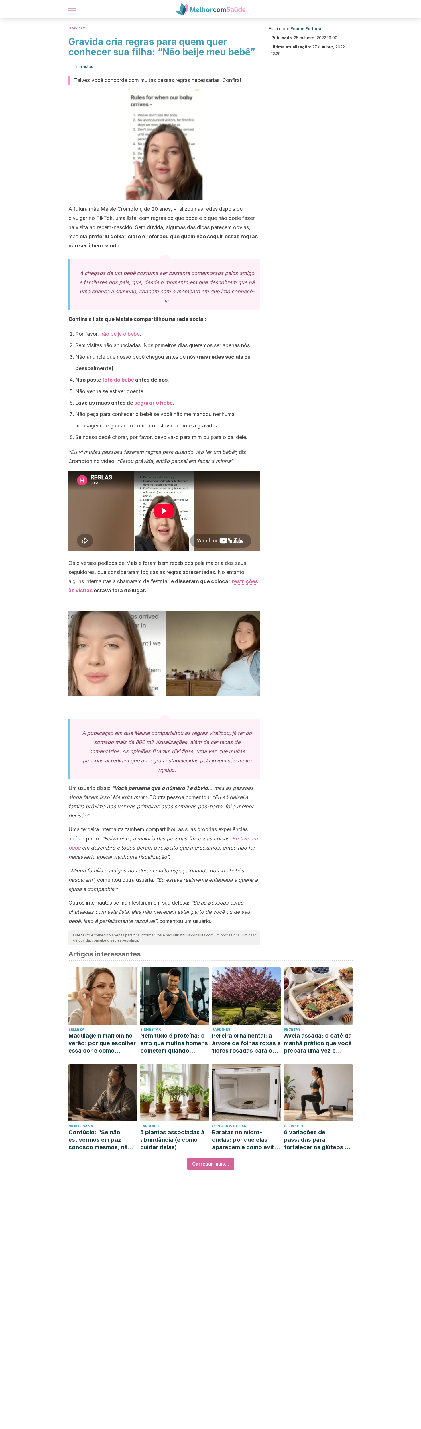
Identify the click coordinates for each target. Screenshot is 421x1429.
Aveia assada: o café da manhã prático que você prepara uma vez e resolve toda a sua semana (318, 1043)
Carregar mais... (210, 1164)
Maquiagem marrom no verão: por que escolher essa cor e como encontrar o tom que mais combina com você (102, 1043)
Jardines (221, 1029)
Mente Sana (80, 1126)
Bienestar (150, 1029)
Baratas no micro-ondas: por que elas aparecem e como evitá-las (246, 1140)
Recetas (292, 1029)
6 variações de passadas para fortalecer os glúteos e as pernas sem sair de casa (316, 1140)
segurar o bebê (153, 403)
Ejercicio (293, 1126)
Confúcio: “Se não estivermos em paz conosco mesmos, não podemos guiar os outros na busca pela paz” (99, 1140)
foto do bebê (118, 380)
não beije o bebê (120, 334)
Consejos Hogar (229, 1126)
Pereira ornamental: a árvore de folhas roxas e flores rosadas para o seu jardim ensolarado (246, 1043)
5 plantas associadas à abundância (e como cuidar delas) (172, 1140)
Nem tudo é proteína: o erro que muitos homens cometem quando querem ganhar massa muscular (174, 1043)
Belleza (76, 1029)
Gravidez (76, 28)
